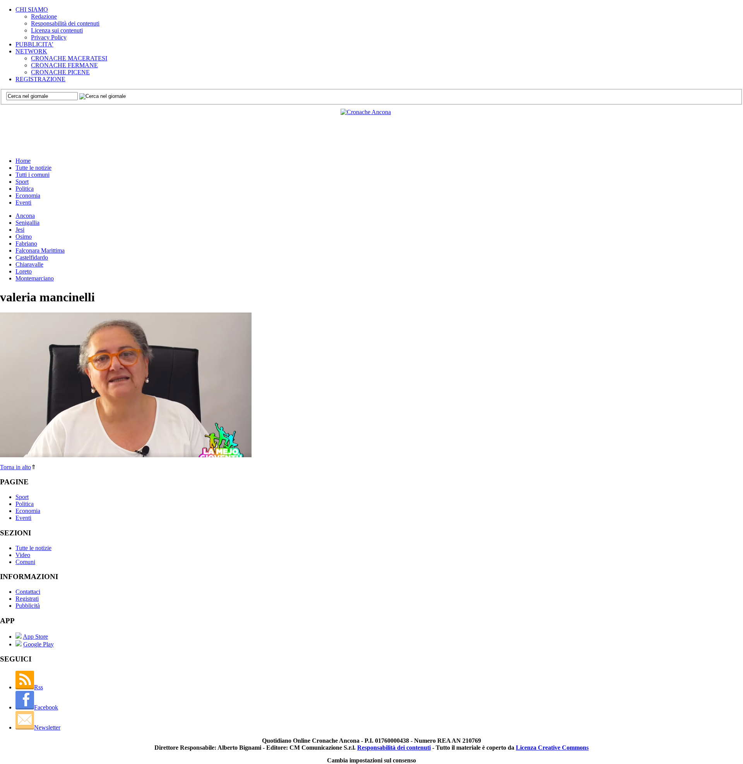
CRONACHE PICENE (60, 72)
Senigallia (27, 222)
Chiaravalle (29, 264)
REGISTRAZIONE (40, 79)
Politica (24, 188)
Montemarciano (34, 278)
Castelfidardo (31, 257)
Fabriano (26, 243)
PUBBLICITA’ (34, 44)
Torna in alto (15, 467)
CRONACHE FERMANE (64, 65)
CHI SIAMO (31, 9)
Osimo (23, 236)
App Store (35, 636)
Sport (22, 181)
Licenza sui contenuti (57, 30)
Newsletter (47, 727)
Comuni (25, 562)
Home (23, 160)
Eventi (23, 202)
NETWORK (31, 51)
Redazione (44, 16)
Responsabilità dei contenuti (65, 23)
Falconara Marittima (40, 250)
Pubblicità (27, 605)
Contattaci (27, 591)
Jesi (19, 229)
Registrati (27, 598)
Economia (27, 195)
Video (22, 555)
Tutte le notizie (33, 167)
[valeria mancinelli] (126, 455)
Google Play (38, 644)
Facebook (46, 707)
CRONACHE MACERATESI (69, 58)
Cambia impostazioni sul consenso (371, 760)
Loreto (23, 271)
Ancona (25, 215)
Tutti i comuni (32, 174)
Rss (38, 687)
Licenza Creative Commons (552, 747)
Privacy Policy (49, 37)
